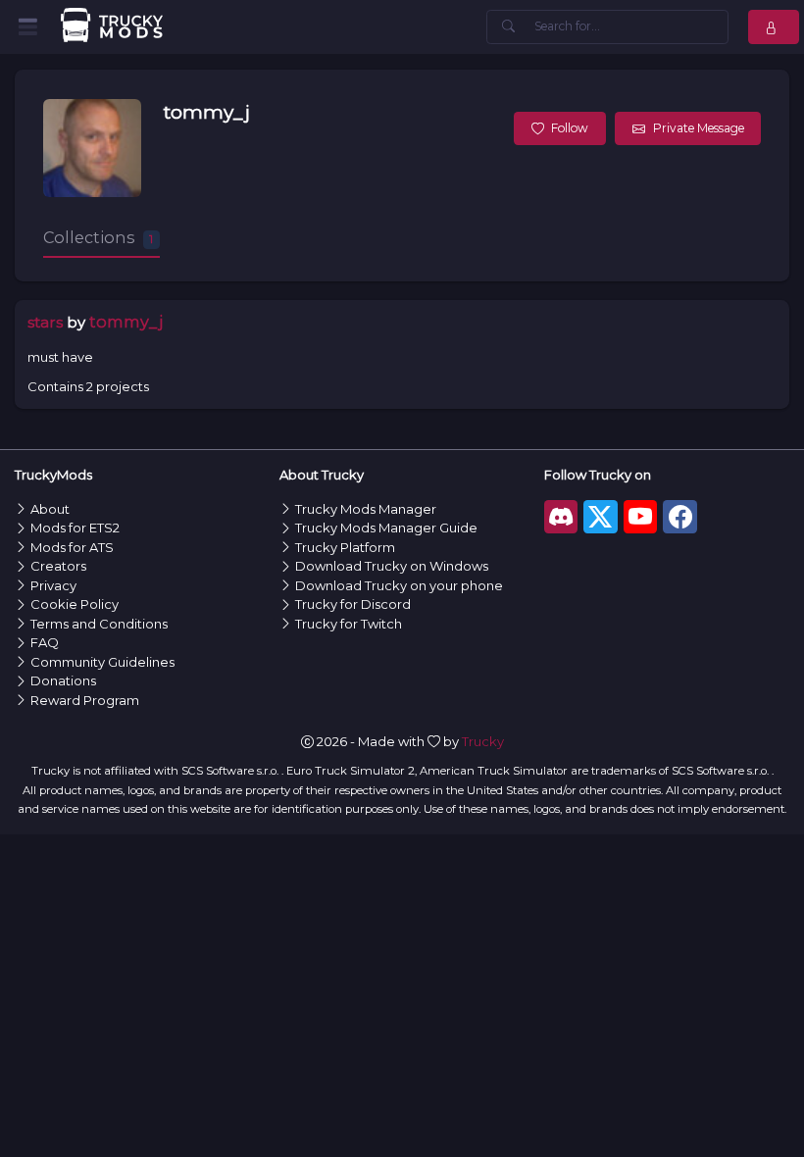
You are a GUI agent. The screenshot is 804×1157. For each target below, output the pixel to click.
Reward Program (84, 700)
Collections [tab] (98, 237)
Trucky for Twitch (348, 623)
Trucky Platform (345, 547)
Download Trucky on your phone (399, 585)
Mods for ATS (72, 547)
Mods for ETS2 (75, 527)
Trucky (483, 741)
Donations (63, 680)
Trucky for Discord (353, 604)
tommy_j (207, 112)
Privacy (53, 585)
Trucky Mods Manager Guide (386, 527)
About (50, 509)
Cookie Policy (74, 604)
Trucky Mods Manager (365, 509)
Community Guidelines (102, 662)
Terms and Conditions (99, 623)
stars (45, 322)
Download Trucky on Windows (391, 566)
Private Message (698, 128)
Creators (58, 566)
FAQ (44, 642)
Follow (569, 128)
